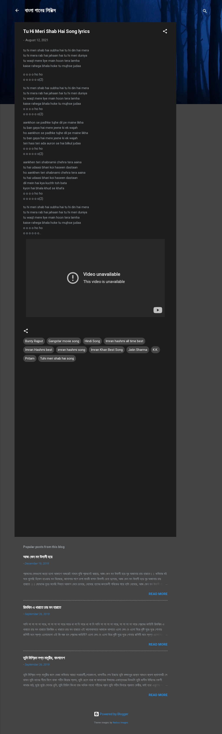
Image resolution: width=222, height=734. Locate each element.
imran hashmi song (71, 350)
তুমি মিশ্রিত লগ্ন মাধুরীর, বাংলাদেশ (44, 658)
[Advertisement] (193, 87)
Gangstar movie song (64, 341)
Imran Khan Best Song (107, 350)
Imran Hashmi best (38, 350)
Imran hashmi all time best (124, 341)
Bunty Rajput (34, 341)
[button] (165, 32)
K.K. (155, 350)
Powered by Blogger (113, 714)
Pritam (29, 358)
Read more (158, 594)
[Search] (204, 11)
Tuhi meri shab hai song (57, 358)
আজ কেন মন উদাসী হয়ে (37, 556)
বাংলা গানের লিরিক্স (40, 10)
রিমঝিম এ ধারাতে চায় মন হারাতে (42, 607)
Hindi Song (92, 341)
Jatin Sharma (137, 350)
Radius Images (120, 722)
